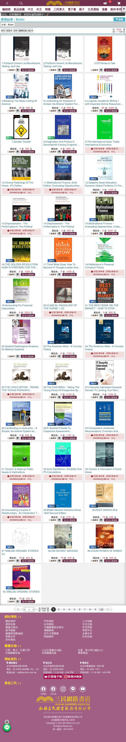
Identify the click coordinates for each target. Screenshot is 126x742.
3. (104, 63)
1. (21, 64)
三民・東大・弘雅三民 (17, 650)
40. (21, 591)
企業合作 (87, 633)
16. (20, 269)
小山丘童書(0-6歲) (51, 650)
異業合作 (10, 636)
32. (62, 470)
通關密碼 (49, 630)
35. (62, 511)
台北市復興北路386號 (16, 665)
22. (20, 347)
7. (21, 141)
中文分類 (87, 624)
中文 (30, 9)
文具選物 (93, 9)
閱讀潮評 (49, 636)
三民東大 (59, 9)
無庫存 (12, 70)
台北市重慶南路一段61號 (92, 665)
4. (19, 102)
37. (20, 552)
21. (101, 309)
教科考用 (116, 9)
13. (17, 225)
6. (104, 105)
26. (61, 391)
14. (58, 225)
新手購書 (10, 630)
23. (62, 347)
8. (60, 146)
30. (101, 431)
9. (102, 143)
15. (102, 226)
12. (104, 185)
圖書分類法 (12, 627)
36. (105, 510)
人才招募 (87, 621)
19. (17, 306)
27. (103, 390)
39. (104, 551)
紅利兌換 (87, 636)
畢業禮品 (83, 652)
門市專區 (49, 621)
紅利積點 (49, 624)
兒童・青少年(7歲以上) (90, 650)
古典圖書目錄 (49, 652)
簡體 (48, 9)
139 (101, 609)
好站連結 (10, 639)
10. (17, 184)
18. (99, 266)
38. (63, 551)
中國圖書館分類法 (54, 627)
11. (61, 185)
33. (103, 470)
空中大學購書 (51, 633)
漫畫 (104, 9)
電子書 (72, 9)
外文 (39, 9)
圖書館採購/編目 (14, 633)
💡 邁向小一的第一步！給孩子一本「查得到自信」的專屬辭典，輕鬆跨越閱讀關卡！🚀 (19, 14)
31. (18, 470)
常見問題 (87, 627)
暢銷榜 (6, 9)
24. (104, 347)
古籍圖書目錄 (12, 652)
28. (19, 432)
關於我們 (10, 621)
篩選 (120, 19)
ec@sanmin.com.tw (26, 672)
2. (62, 64)
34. (20, 513)
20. (60, 306)
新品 (19, 9)
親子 (82, 9)
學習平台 (87, 630)
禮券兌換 (10, 624)
